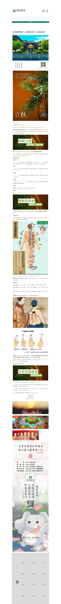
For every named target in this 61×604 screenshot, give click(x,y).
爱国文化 (44, 584)
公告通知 (44, 573)
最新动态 (23, 562)
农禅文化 (33, 573)
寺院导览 (33, 595)
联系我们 (23, 584)
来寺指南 (23, 595)
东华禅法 (23, 573)
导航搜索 (33, 562)
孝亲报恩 (33, 584)
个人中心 (44, 562)
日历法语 (44, 595)
